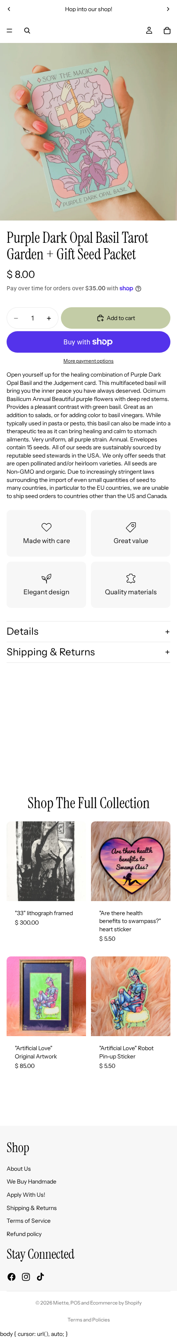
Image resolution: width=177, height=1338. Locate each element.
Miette (60, 1303)
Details (22, 631)
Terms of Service (29, 1220)
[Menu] (9, 30)
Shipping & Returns (51, 652)
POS (75, 1303)
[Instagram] (26, 1277)
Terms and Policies (89, 1320)
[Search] (27, 30)
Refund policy (24, 1234)
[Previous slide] (9, 9)
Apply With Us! (26, 1194)
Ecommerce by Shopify (116, 1303)
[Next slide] (168, 9)
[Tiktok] (40, 1277)
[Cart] (167, 30)
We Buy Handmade (31, 1182)
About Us (19, 1168)
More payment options (88, 361)
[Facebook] (11, 1277)
